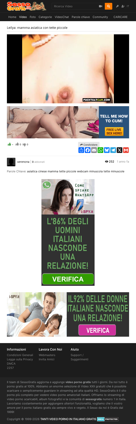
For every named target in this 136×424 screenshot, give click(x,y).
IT (128, 6)
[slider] (17, 100)
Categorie (45, 17)
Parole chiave (81, 17)
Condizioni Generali (20, 355)
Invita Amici (46, 359)
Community (100, 17)
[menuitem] (118, 100)
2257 (10, 368)
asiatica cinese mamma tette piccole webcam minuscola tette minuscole (75, 171)
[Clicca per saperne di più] (68, 232)
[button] (16, 100)
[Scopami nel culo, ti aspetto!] (68, 122)
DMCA (11, 363)
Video (23, 17)
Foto (33, 17)
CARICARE (121, 17)
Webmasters (47, 355)
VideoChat (62, 17)
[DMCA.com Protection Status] (107, 419)
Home (12, 17)
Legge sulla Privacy (20, 359)
